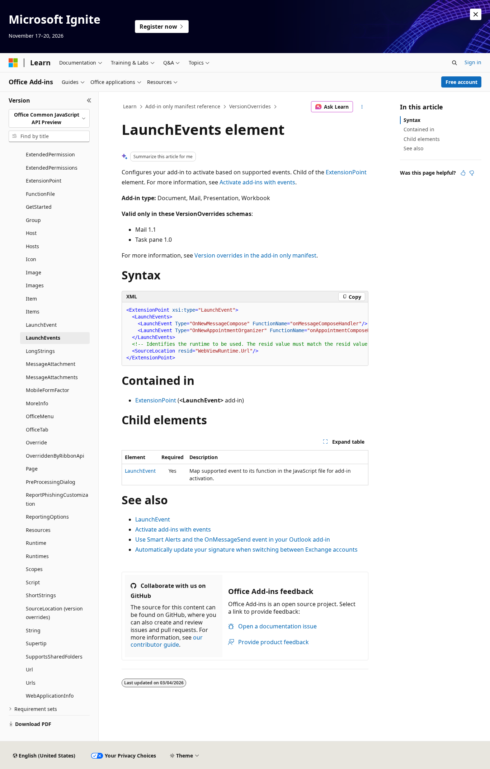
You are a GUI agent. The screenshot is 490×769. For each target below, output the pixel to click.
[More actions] (362, 107)
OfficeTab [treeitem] (37, 429)
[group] (245, 334)
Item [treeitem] (31, 298)
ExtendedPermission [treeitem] (50, 154)
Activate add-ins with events (257, 182)
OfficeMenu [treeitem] (40, 416)
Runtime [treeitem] (36, 542)
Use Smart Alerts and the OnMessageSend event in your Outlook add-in (232, 539)
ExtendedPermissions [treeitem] (51, 167)
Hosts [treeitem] (32, 246)
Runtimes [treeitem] (37, 556)
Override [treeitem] (36, 442)
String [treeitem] (33, 630)
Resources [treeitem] (38, 530)
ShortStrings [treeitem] (41, 595)
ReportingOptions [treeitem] (47, 516)
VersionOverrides (250, 106)
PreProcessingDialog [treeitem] (50, 481)
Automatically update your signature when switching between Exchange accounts (246, 549)
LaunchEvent (140, 470)
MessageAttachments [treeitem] (52, 377)
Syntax (412, 120)
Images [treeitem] (35, 285)
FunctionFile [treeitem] (40, 193)
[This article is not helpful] (471, 173)
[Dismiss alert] (475, 14)
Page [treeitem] (32, 468)
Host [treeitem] (31, 233)
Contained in (419, 129)
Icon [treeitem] (31, 259)
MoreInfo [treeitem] (37, 403)
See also (413, 148)
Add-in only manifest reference (182, 106)
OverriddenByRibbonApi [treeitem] (55, 455)
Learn (130, 106)
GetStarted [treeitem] (39, 206)
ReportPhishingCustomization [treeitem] (57, 499)
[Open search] (454, 62)
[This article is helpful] (463, 173)
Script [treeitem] (33, 582)
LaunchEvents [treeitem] (43, 337)
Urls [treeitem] (31, 682)
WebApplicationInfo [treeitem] (50, 695)
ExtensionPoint (346, 172)
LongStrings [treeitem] (40, 351)
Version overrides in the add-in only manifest (255, 255)
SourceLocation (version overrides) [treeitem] (54, 613)
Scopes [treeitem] (34, 569)
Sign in (473, 62)
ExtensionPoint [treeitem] (43, 180)
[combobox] (49, 118)
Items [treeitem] (32, 311)
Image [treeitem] (33, 272)
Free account (461, 82)
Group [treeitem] (33, 220)
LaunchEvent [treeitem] (41, 324)
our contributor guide (167, 641)
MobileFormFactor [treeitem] (47, 390)
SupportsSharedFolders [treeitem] (54, 656)
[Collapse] (89, 100)
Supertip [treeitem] (36, 643)
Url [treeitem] (29, 669)
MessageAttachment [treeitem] (50, 363)
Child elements (422, 139)
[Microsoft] (13, 62)
